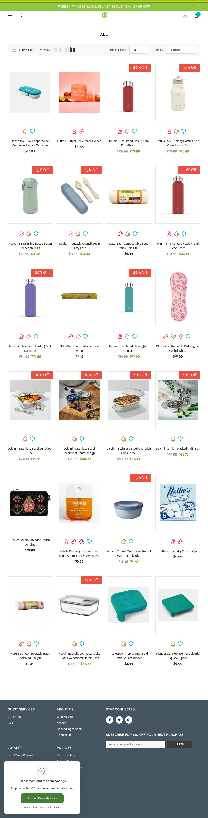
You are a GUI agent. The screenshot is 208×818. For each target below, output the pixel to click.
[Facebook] (109, 720)
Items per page (116, 50)
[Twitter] (119, 720)
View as (45, 50)
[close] (199, 7)
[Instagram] (128, 720)
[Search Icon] (26, 16)
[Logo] (105, 15)
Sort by (158, 50)
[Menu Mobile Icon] (10, 15)
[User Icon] (185, 16)
